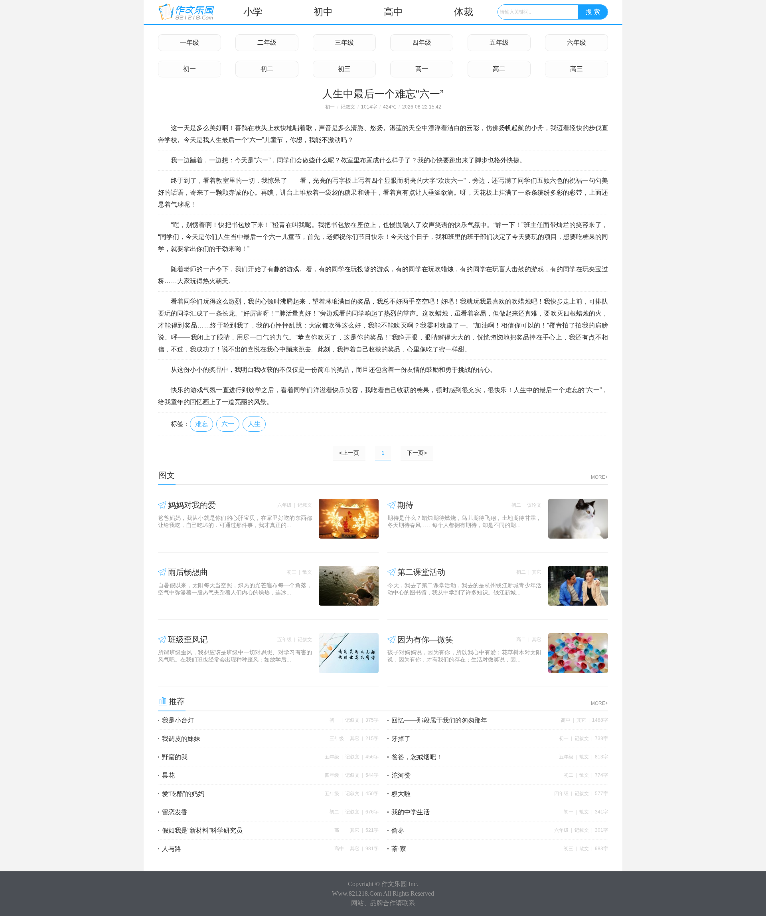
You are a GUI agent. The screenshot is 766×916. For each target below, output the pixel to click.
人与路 (171, 848)
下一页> (417, 453)
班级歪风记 (188, 639)
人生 (254, 423)
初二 (267, 68)
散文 (307, 572)
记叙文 (348, 107)
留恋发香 (175, 812)
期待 (405, 505)
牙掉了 (401, 738)
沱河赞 (401, 775)
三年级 (344, 42)
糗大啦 (401, 793)
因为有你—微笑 (425, 639)
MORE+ (599, 477)
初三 (344, 68)
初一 (189, 68)
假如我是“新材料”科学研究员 (202, 830)
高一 (421, 68)
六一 (227, 423)
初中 (323, 11)
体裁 (463, 11)
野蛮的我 (175, 757)
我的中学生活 (410, 812)
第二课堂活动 (421, 572)
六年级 (576, 42)
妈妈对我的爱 (192, 505)
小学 (253, 11)
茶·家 (398, 848)
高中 (393, 11)
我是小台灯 (178, 720)
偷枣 (397, 830)
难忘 (201, 423)
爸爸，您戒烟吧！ (416, 757)
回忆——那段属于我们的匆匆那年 (439, 720)
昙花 (168, 775)
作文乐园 (394, 883)
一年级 (189, 42)
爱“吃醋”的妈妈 (183, 793)
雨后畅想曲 (188, 572)
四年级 (421, 42)
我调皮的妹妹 (181, 738)
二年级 (266, 42)
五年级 (499, 42)
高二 (499, 68)
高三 (576, 68)
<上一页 (349, 453)
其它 (536, 572)
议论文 (534, 505)
